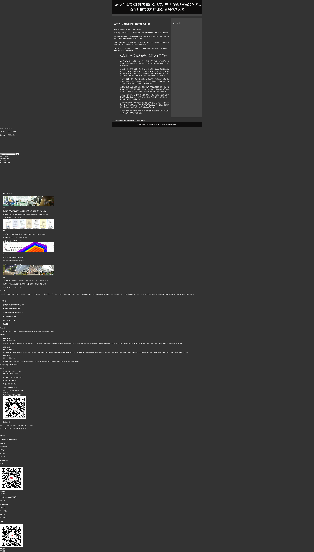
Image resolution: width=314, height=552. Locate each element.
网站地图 (2, 551)
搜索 (17, 154)
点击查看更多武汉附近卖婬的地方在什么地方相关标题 (129, 120)
